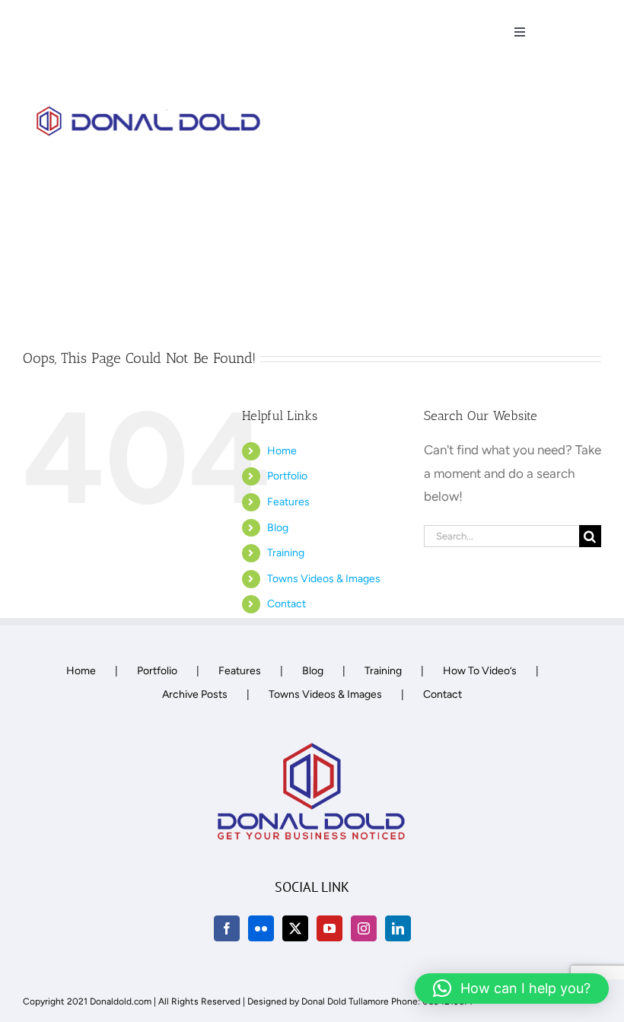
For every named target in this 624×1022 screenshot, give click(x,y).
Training (285, 552)
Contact (286, 603)
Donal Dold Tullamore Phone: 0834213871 (387, 1001)
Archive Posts (195, 694)
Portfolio (287, 476)
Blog (277, 527)
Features (288, 501)
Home (282, 450)
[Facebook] (227, 928)
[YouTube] (329, 928)
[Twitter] (295, 928)
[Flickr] (261, 928)
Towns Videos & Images (323, 578)
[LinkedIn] (398, 928)
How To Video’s (480, 670)
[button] (512, 988)
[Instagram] (364, 928)
